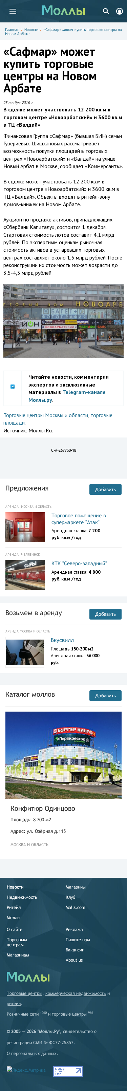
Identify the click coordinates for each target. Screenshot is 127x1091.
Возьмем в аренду (33, 612)
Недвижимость (22, 897)
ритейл (14, 1003)
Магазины (76, 887)
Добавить (105, 489)
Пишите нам (78, 939)
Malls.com (75, 907)
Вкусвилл (62, 640)
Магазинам (18, 955)
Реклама (74, 929)
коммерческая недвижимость (75, 993)
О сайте (14, 929)
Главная (12, 30)
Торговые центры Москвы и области (45, 415)
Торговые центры (24, 993)
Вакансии (75, 949)
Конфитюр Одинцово (42, 808)
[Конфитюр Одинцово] (63, 755)
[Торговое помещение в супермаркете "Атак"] (25, 527)
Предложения (26, 488)
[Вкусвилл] (25, 652)
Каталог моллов (30, 694)
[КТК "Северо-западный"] (25, 575)
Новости (31, 30)
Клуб (70, 897)
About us (74, 960)
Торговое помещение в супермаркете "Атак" (78, 519)
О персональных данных (32, 1053)
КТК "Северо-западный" (79, 563)
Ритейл (14, 907)
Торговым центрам (17, 942)
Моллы (13, 917)
